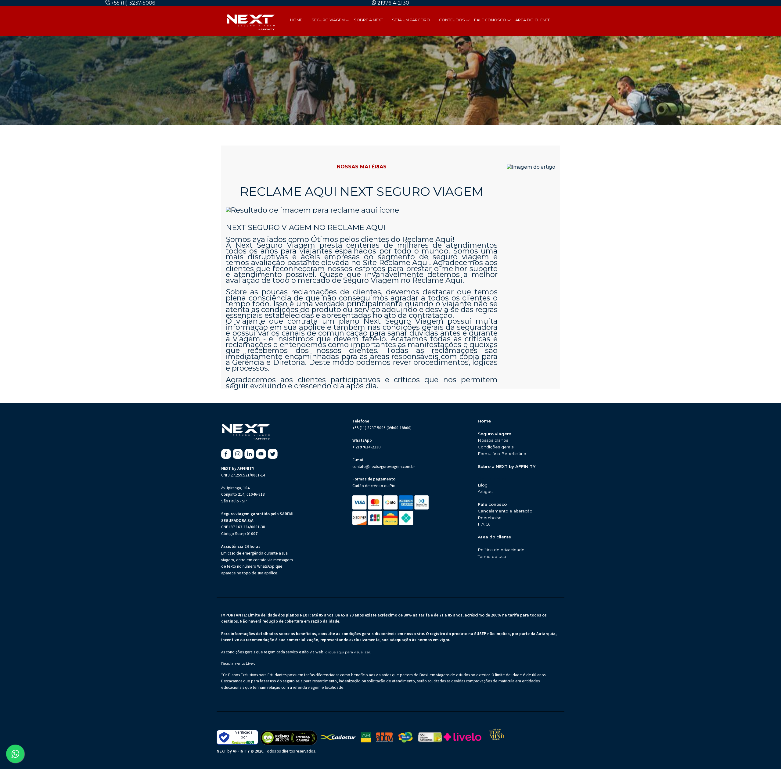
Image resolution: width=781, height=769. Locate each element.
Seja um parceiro (411, 20)
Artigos (485, 491)
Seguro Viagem (328, 20)
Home (296, 20)
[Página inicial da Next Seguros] (250, 20)
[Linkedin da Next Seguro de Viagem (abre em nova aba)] (249, 454)
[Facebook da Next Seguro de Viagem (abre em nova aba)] (226, 454)
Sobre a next (368, 20)
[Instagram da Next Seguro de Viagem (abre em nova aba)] (238, 454)
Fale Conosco (490, 20)
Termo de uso (492, 556)
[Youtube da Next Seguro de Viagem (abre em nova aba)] (261, 454)
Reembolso (490, 517)
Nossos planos (493, 440)
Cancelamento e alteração (505, 510)
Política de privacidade (501, 549)
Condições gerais (495, 446)
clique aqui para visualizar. (348, 652)
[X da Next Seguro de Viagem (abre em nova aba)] (273, 454)
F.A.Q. (484, 524)
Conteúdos (452, 20)
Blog (483, 485)
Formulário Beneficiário (502, 453)
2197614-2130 (393, 3)
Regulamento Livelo (238, 664)
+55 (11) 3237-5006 (133, 3)
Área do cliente (532, 20)
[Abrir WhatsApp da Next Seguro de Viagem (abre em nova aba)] (15, 754)
